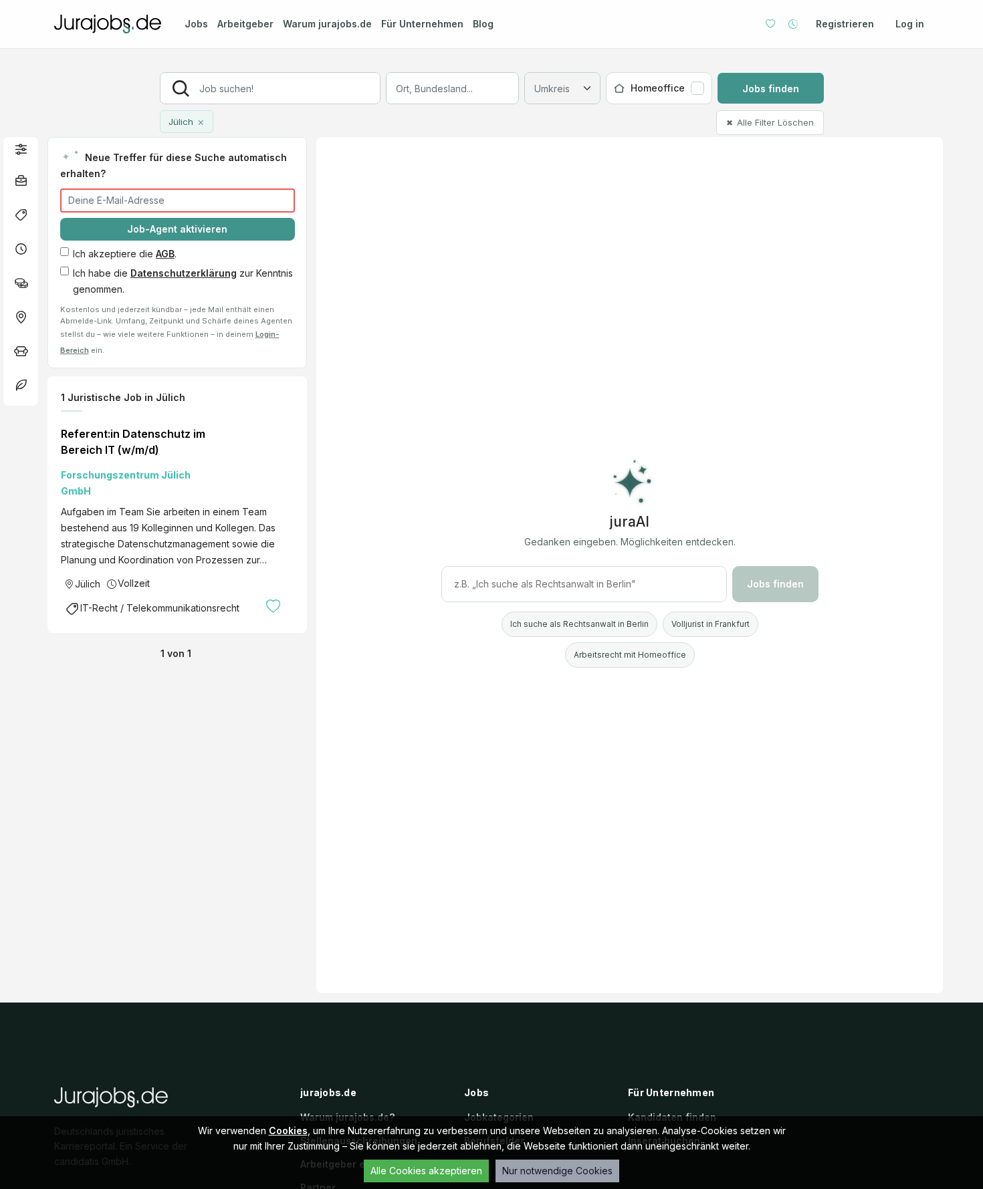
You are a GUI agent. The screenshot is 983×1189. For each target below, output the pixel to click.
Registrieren (845, 23)
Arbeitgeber (245, 23)
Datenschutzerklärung (183, 273)
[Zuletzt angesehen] (793, 24)
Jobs (196, 23)
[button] (20, 148)
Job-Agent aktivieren (177, 229)
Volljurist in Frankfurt (710, 624)
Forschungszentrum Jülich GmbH (126, 483)
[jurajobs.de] (107, 24)
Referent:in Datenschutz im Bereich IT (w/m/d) (133, 441)
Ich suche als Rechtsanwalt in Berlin (579, 624)
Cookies (288, 1130)
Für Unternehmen (422, 23)
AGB (165, 253)
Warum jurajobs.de (327, 23)
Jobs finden (770, 88)
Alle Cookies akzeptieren (426, 1170)
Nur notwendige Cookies (557, 1170)
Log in (909, 23)
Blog (483, 23)
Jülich (87, 583)
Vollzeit (134, 583)
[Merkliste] (770, 24)
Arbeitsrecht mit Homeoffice (630, 655)
